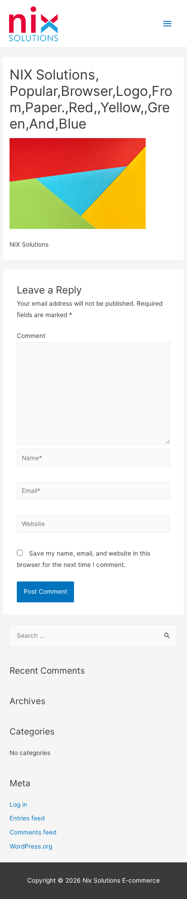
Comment (31, 335)
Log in (18, 804)
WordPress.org (31, 846)
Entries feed (27, 818)
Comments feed (33, 832)
